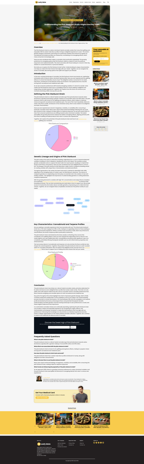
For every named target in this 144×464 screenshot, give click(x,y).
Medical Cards (87, 2)
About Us (82, 443)
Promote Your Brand (62, 446)
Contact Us (71, 445)
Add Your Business (61, 443)
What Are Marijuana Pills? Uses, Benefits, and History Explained (101, 426)
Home (70, 2)
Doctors (81, 2)
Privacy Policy (72, 443)
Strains (93, 2)
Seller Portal (60, 445)
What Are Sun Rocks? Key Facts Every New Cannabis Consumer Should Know (101, 119)
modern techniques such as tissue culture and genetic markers (61, 181)
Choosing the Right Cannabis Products (72, 20)
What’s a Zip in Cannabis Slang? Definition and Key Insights (101, 101)
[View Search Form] (108, 2)
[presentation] (101, 76)
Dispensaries (76, 2)
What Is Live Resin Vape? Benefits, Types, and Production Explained (101, 84)
